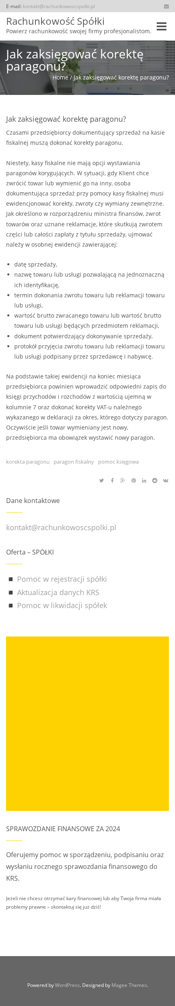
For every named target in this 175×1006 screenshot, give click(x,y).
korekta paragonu (28, 461)
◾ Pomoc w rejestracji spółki (56, 579)
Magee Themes (129, 985)
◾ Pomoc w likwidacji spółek (56, 605)
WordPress (67, 985)
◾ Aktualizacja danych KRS (52, 592)
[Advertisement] (87, 723)
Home (60, 77)
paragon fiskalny (74, 461)
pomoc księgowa (118, 461)
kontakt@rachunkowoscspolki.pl (59, 6)
